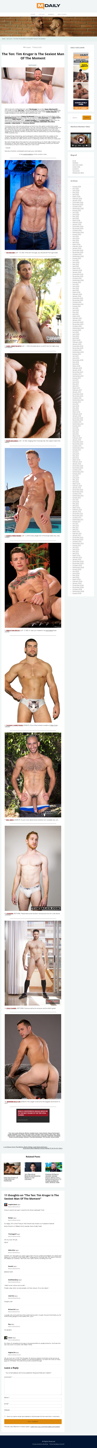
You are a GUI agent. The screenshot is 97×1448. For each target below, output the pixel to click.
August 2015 (76, 426)
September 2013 (77, 472)
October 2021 (76, 302)
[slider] (79, 145)
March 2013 (76, 483)
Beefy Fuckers (62, 14)
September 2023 (78, 256)
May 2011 (75, 527)
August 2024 (76, 234)
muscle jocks (35, 1136)
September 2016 (77, 400)
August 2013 (76, 474)
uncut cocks (55, 1137)
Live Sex (33, 14)
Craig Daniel (43, 1133)
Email (6, 1403)
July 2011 (75, 523)
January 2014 (76, 464)
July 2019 (75, 356)
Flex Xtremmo (43, 118)
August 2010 (76, 545)
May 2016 (75, 408)
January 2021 (76, 320)
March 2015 (76, 436)
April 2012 (75, 505)
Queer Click (76, 167)
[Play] (73, 145)
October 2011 (76, 517)
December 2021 (77, 298)
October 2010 (77, 541)
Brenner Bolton (24, 1133)
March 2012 (76, 507)
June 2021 (75, 310)
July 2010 (75, 547)
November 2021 (77, 300)
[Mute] (87, 145)
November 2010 (77, 539)
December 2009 (78, 561)
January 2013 (76, 487)
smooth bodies (18, 1137)
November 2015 (77, 420)
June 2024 (75, 238)
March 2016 (76, 412)
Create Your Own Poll (22, 1119)
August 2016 (76, 402)
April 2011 (75, 529)
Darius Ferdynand (53, 1133)
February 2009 (77, 581)
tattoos (26, 1137)
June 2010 (75, 549)
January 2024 (76, 248)
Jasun (10, 1338)
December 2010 (77, 537)
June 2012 (75, 501)
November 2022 (77, 276)
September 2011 (77, 519)
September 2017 (78, 376)
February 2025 (77, 222)
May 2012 (75, 503)
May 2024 (75, 240)
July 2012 (75, 499)
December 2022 (77, 274)
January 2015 (76, 440)
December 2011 (77, 513)
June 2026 (75, 190)
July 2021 (75, 308)
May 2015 (75, 432)
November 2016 (77, 396)
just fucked (49, 630)
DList (74, 161)
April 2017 (75, 386)
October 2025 (76, 206)
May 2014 (75, 456)
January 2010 (76, 559)
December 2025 (77, 202)
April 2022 (75, 290)
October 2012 (76, 493)
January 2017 (76, 392)
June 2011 (75, 525)
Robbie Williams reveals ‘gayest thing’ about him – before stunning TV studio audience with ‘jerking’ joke (53, 1178)
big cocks (15, 1133)
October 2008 (77, 589)
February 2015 (77, 438)
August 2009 (76, 569)
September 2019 (78, 352)
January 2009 (76, 583)
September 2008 (78, 591)
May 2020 (75, 336)
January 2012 (76, 511)
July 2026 (75, 188)
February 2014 (77, 462)
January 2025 (76, 224)
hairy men (52, 1134)
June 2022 (75, 286)
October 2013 (76, 470)
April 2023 (75, 266)
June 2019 (75, 358)
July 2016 (75, 404)
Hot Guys (41, 14)
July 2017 (75, 380)
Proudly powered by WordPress (40, 1444)
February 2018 (77, 368)
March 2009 (76, 579)
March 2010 (76, 555)
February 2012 (77, 509)
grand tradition (28, 154)
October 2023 (77, 254)
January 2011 (76, 535)
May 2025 (75, 216)
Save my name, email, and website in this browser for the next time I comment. (33, 1416)
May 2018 (75, 362)
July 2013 (75, 475)
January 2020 (76, 344)
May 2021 (75, 312)
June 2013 (75, 477)
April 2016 (75, 410)
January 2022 (76, 296)
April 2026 (75, 194)
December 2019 (77, 346)
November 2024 (77, 228)
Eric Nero (21, 1134)
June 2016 (75, 406)
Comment (8, 1377)
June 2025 (75, 214)
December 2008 (78, 585)
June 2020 (75, 334)
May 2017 (75, 384)
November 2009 (78, 563)
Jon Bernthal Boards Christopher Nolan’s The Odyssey (33, 1176)
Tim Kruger (46, 1137)
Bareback (51, 14)
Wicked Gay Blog (78, 173)
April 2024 (75, 242)
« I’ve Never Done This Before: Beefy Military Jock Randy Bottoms (25, 1147)
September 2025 (78, 208)
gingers (37, 1134)
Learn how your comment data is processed (45, 1426)
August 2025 (76, 210)
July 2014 (75, 452)
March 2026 (76, 196)
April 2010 (75, 553)
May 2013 (75, 479)
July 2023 (75, 260)
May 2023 (75, 264)
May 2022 (75, 288)
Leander (18, 1136)
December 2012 (77, 489)
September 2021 (77, 304)
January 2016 (76, 416)
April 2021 (75, 314)
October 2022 (77, 278)
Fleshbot (75, 163)
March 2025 (76, 220)
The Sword (75, 171)
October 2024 (77, 230)
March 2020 (76, 340)
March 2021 (76, 316)
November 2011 (77, 515)
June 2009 (76, 573)
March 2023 (76, 268)
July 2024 (75, 236)
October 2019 (76, 350)
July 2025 (75, 212)
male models (26, 1136)
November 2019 (77, 348)
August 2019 (76, 354)
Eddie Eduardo (13, 1134)
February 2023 (77, 270)
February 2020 (77, 342)
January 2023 (76, 272)
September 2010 (78, 543)
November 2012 (77, 491)
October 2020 (77, 326)
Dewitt (10, 1266)
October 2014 (76, 446)
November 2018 (77, 360)
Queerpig (75, 169)
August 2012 (76, 497)
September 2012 (77, 495)
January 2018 (76, 370)
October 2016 (76, 398)
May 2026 (75, 192)
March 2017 (76, 388)
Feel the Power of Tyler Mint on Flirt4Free (11, 1179)
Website (7, 1410)
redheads (50, 1136)
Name (6, 1397)
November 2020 (77, 324)
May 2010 (75, 551)
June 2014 (75, 454)
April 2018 (75, 364)
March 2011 (76, 531)
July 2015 (75, 428)
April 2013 (75, 481)
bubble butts (34, 1133)
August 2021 (76, 306)
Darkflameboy (13, 1280)
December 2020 (77, 322)
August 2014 (76, 450)
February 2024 (77, 246)
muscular (43, 1136)
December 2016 (77, 394)
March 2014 (76, 460)
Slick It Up (53, 725)
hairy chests (45, 1134)
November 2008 (78, 587)
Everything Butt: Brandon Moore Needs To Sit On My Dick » (43, 1148)
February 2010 (77, 557)
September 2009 (78, 567)
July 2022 (75, 284)
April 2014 (75, 458)
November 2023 (77, 252)
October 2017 (76, 374)
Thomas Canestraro (35, 1137)
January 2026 (76, 200)
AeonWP (62, 1444)
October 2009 (77, 565)
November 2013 (77, 468)
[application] (81, 140)
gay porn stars (29, 1134)
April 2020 (75, 338)
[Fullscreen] (89, 145)
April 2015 (75, 434)
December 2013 (77, 466)
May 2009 (75, 575)
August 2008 (76, 593)
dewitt (29, 47)
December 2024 (77, 226)
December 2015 (77, 418)
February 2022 (77, 294)
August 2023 (76, 258)
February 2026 (77, 198)
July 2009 (75, 571)
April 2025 (75, 218)
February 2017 (77, 390)
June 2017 (75, 382)
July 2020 (75, 332)
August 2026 (76, 186)
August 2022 (76, 282)
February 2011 (77, 533)
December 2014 (77, 442)
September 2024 (78, 232)
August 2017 (76, 378)
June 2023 (75, 262)
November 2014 (77, 444)
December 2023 (77, 250)
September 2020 (78, 328)
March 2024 (76, 244)
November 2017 (77, 372)
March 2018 (76, 366)
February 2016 (77, 414)
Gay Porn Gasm (77, 165)
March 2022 (76, 292)
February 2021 (77, 318)
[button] (81, 140)
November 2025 (77, 204)
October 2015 (76, 422)
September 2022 (78, 280)
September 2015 (77, 424)
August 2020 (76, 330)
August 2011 (76, 521)
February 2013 (77, 485)
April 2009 (75, 577)
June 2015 (75, 430)
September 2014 (78, 448)
